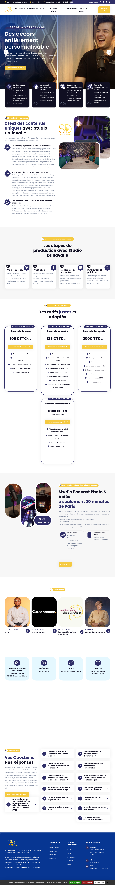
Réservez (104, 8)
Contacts (70, 861)
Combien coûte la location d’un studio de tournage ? (58, 765)
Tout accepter (75, 883)
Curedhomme (11, 632)
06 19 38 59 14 (36, 2)
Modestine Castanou (68, 632)
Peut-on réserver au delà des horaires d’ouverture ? (92, 753)
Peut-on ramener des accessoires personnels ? (93, 765)
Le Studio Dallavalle (54, 9)
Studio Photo (54, 851)
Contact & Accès (83, 9)
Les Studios (19, 8)
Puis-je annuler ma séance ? (92, 798)
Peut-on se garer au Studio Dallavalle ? (92, 788)
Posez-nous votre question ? (16, 794)
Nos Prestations (33, 8)
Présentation (71, 857)
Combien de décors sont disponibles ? (94, 808)
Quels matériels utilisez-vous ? (59, 808)
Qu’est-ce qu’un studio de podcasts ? (58, 798)
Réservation (53, 858)
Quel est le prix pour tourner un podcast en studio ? (58, 753)
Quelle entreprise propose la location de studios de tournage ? (58, 777)
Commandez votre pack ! (56, 422)
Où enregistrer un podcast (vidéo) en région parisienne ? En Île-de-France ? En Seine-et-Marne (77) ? (21, 804)
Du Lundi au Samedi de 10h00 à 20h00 (59, 2)
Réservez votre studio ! (20, 347)
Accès (69, 864)
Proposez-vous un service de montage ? (93, 818)
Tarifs (45, 8)
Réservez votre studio (14, 69)
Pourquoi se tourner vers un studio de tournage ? (59, 788)
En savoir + (64, 564)
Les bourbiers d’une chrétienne (41, 633)
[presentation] (6, 52)
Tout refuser (87, 883)
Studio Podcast (54, 847)
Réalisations (72, 8)
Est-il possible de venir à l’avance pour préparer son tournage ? (94, 777)
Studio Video (53, 855)
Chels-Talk (90, 632)
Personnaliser (99, 883)
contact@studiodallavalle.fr (17, 2)
